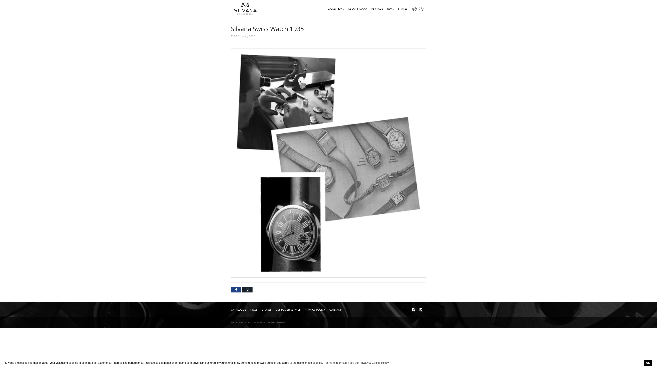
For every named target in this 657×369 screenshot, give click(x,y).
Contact (335, 309)
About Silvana (357, 8)
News (390, 8)
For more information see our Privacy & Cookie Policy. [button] (356, 362)
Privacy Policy (315, 309)
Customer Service (288, 309)
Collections (335, 8)
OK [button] (648, 362)
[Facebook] (236, 289)
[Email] (247, 289)
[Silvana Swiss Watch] (245, 9)
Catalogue (238, 309)
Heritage (377, 8)
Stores (402, 8)
